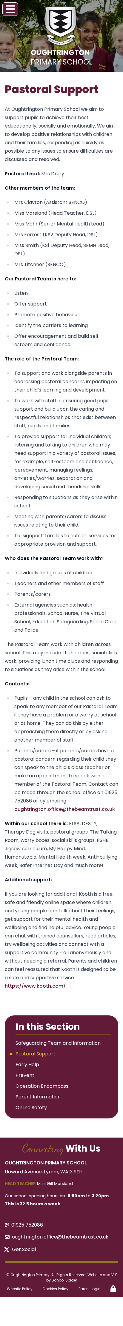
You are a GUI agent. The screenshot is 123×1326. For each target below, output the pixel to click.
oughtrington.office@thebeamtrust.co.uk (64, 809)
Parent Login (90, 1288)
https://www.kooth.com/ (35, 986)
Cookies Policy (55, 1288)
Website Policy (20, 1288)
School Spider (64, 1280)
